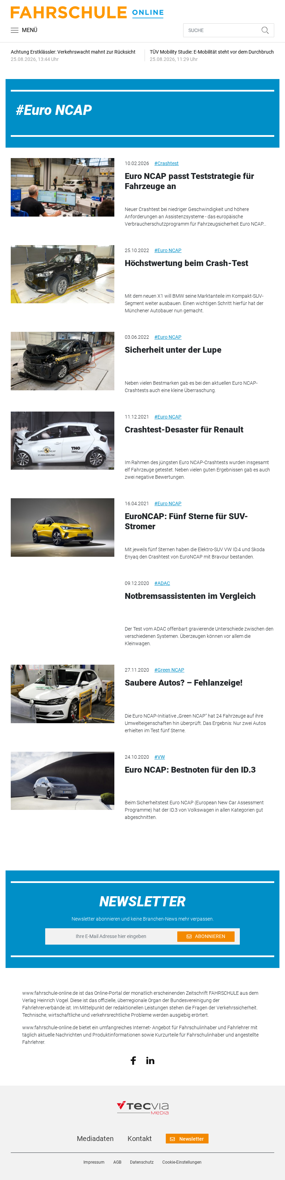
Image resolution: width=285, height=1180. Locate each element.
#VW (159, 757)
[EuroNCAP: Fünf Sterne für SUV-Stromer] (62, 527)
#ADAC (162, 583)
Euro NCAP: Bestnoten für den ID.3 (190, 770)
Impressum (94, 1162)
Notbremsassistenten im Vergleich (190, 596)
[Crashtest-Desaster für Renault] (62, 441)
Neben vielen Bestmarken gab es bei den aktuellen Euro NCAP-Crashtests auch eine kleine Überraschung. (191, 386)
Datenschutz (142, 1162)
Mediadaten (95, 1138)
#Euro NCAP (167, 250)
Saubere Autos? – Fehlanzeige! (184, 683)
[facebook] (133, 1060)
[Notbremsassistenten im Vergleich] (62, 607)
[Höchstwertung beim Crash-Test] (62, 274)
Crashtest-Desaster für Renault (184, 430)
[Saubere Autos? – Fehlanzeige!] (62, 694)
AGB (117, 1162)
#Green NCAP (169, 670)
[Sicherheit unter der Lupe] (62, 361)
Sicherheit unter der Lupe (173, 350)
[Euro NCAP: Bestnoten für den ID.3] (62, 781)
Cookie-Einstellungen (182, 1162)
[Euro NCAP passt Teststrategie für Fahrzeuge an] (62, 187)
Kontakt (140, 1138)
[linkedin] (150, 1060)
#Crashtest (166, 163)
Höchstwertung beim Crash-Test (186, 263)
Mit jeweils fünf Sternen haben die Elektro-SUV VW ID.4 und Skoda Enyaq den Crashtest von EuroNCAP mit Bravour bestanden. (195, 553)
